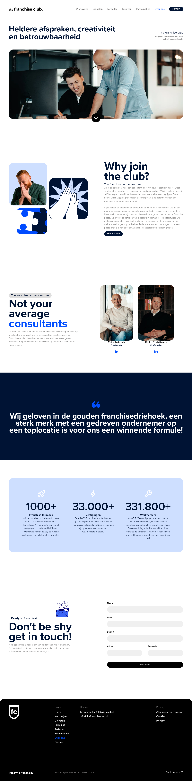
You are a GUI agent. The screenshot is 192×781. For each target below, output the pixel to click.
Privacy (160, 721)
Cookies (160, 716)
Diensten (97, 9)
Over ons (159, 9)
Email (109, 617)
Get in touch (113, 233)
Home (58, 712)
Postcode (152, 646)
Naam (110, 603)
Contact (176, 9)
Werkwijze (82, 9)
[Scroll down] (96, 117)
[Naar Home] (26, 9)
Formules (112, 9)
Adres (110, 646)
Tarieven (127, 9)
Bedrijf (110, 631)
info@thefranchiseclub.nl (94, 716)
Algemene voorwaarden (169, 712)
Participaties (143, 9)
